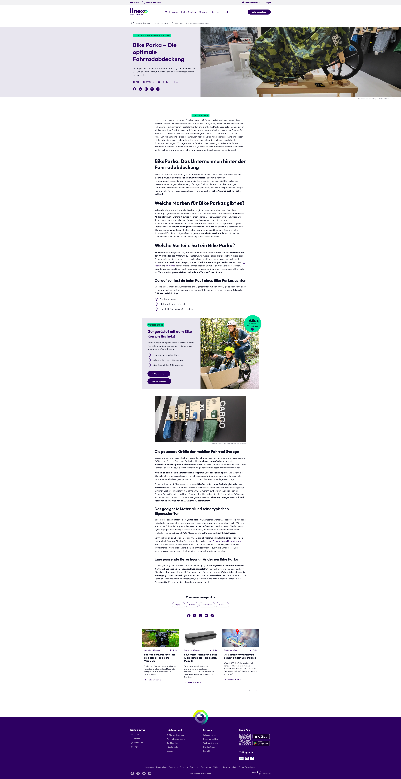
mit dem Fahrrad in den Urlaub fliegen (222, 541)
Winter (222, 605)
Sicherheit (207, 605)
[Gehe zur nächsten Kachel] (256, 690)
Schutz (192, 605)
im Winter (170, 265)
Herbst (178, 605)
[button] (267, 2)
